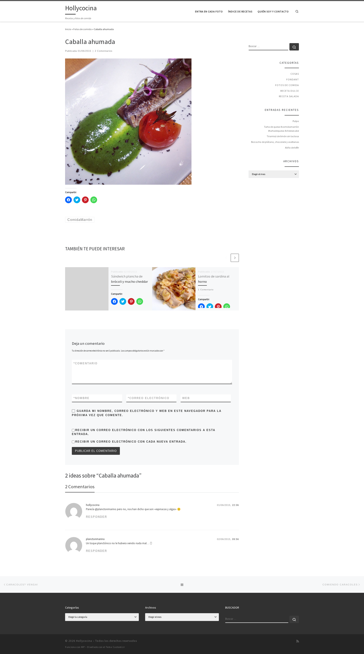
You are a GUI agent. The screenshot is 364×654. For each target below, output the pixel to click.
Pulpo (296, 121)
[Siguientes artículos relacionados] (235, 258)
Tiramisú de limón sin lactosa (283, 136)
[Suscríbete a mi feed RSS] (297, 641)
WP (83, 647)
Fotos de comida (82, 29)
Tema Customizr (115, 647)
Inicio (68, 29)
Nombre (82, 398)
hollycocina (92, 505)
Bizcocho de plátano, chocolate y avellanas (275, 141)
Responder (96, 516)
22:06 (235, 505)
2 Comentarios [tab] (80, 487)
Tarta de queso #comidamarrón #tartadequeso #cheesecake (281, 128)
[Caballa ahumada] (128, 121)
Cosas (294, 73)
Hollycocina (84, 641)
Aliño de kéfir (292, 147)
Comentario (86, 363)
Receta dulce (289, 90)
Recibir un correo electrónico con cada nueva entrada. (131, 441)
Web (186, 398)
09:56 (235, 539)
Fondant (292, 79)
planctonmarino (95, 539)
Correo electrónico (148, 398)
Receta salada (289, 96)
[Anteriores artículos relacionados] (226, 258)
